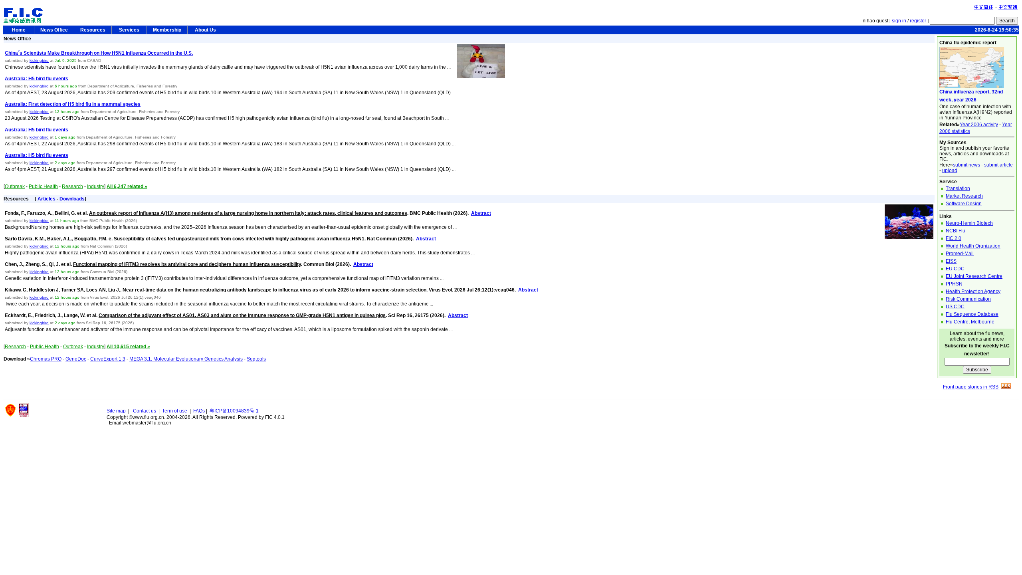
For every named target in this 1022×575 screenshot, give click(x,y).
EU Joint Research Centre (974, 276)
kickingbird (39, 60)
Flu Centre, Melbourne (970, 322)
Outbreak (15, 186)
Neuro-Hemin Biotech (969, 223)
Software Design (964, 203)
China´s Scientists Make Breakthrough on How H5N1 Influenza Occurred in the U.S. (99, 53)
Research (72, 186)
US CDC (955, 306)
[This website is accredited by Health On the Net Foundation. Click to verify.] (24, 415)
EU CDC (955, 269)
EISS (951, 261)
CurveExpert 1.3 (107, 359)
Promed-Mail (960, 253)
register (918, 21)
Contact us (144, 411)
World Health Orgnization (973, 246)
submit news (966, 165)
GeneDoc (75, 359)
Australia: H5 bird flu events (36, 78)
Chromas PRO (45, 359)
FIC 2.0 (953, 238)
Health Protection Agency (973, 291)
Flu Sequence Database (972, 314)
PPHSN (954, 284)
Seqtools (256, 359)
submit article (998, 165)
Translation (958, 188)
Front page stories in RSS (971, 387)
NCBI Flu (955, 231)
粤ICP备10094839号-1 (234, 411)
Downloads (72, 199)
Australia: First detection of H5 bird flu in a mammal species (73, 104)
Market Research (964, 196)
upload (949, 170)
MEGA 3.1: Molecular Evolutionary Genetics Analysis (186, 359)
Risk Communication (968, 299)
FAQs (199, 411)
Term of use (174, 411)
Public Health (43, 186)
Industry (95, 186)
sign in (899, 21)
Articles (46, 199)
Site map (116, 411)
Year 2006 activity (979, 124)
